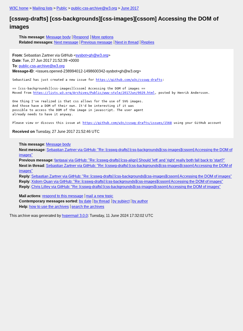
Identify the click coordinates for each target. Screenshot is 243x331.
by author (140, 201)
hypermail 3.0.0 (75, 216)
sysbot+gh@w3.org (92, 55)
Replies (147, 42)
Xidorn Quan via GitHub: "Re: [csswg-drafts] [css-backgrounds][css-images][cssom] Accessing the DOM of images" (127, 181)
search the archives (87, 207)
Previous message (96, 42)
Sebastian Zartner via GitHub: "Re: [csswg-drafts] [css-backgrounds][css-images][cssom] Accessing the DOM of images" (131, 176)
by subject (121, 201)
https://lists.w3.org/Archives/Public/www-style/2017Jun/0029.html (94, 92)
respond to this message (62, 196)
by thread (102, 201)
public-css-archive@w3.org (94, 8)
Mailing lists (42, 8)
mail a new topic (99, 196)
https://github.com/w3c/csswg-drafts (129, 79)
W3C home (18, 8)
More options (102, 37)
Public (61, 8)
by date (85, 201)
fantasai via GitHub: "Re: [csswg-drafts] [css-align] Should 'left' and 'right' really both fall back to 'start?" (139, 160)
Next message (66, 42)
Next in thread (127, 42)
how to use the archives (49, 207)
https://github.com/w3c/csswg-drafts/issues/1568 (127, 123)
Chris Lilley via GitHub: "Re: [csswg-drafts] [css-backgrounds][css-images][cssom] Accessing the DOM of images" (126, 187)
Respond (81, 37)
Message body (58, 37)
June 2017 (130, 8)
